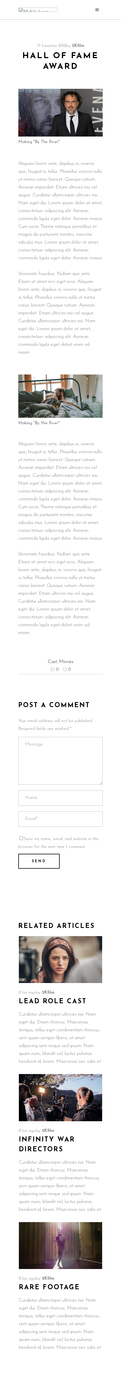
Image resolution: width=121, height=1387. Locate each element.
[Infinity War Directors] (60, 1097)
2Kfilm (78, 46)
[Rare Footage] (60, 1245)
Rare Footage (49, 1287)
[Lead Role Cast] (60, 959)
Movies (66, 661)
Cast (52, 661)
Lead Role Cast (53, 1001)
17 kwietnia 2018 (51, 46)
